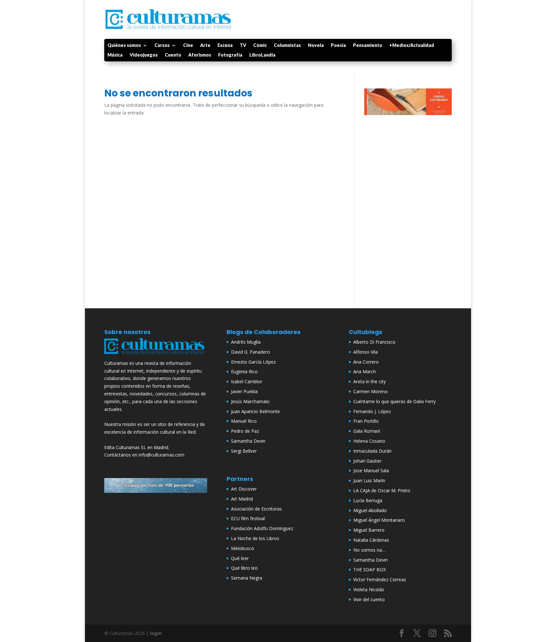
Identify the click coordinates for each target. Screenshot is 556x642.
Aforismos (199, 55)
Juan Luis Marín (369, 480)
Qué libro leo (244, 568)
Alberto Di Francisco (374, 342)
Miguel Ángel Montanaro (379, 520)
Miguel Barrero (369, 530)
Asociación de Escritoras (256, 509)
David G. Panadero (250, 352)
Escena (225, 45)
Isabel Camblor (246, 381)
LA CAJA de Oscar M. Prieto (381, 490)
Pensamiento (367, 45)
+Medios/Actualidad (411, 45)
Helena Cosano (369, 441)
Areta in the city (369, 381)
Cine (188, 45)
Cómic (260, 45)
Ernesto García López (253, 362)
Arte (205, 45)
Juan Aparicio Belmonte (255, 411)
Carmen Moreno (370, 391)
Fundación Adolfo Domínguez (262, 528)
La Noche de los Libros (255, 538)
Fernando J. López (372, 411)
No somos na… (369, 550)
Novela (316, 45)
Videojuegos (144, 55)
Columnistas (287, 45)
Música (115, 55)
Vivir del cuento (369, 599)
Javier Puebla (244, 391)
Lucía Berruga (367, 500)
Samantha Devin (248, 441)
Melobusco (242, 548)
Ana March (364, 371)
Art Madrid (242, 499)
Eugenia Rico (244, 371)
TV (243, 45)
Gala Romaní (366, 431)
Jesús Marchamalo (250, 401)
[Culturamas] (155, 355)
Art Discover (244, 489)
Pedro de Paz (245, 431)
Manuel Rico (244, 421)
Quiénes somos (124, 45)
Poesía (338, 45)
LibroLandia (262, 55)
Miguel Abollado (370, 510)
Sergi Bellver (244, 451)
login (156, 633)
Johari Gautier (367, 461)
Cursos (162, 45)
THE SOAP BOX (369, 569)
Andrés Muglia (246, 342)
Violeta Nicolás (368, 589)
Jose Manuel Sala (371, 470)
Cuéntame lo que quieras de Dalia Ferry (394, 401)
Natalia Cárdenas (371, 540)
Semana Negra (246, 578)
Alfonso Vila (365, 352)
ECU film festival (248, 518)
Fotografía (230, 55)
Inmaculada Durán (372, 451)
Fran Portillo (366, 421)
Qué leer (240, 558)
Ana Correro (366, 362)
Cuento (173, 55)
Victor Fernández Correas (379, 579)
